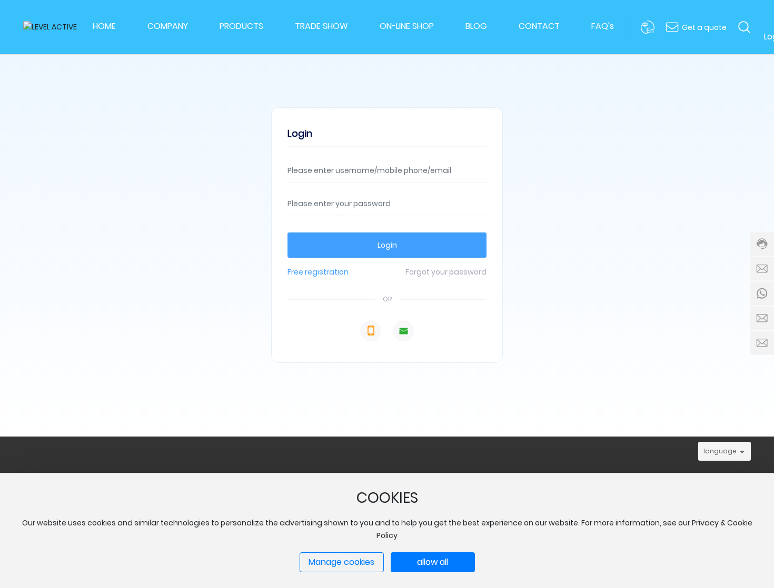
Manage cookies (341, 562)
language (720, 451)
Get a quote (704, 27)
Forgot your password (446, 272)
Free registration (318, 272)
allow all (432, 562)
